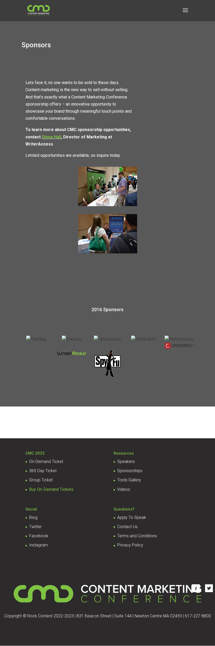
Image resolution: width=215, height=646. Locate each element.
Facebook (38, 535)
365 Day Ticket (43, 470)
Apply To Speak (131, 517)
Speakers (126, 461)
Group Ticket (41, 479)
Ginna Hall (51, 136)
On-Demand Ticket (46, 461)
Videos (123, 489)
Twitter (35, 526)
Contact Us (127, 526)
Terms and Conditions (137, 535)
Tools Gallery (129, 479)
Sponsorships (129, 470)
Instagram (38, 545)
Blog (33, 517)
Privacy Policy (130, 545)
